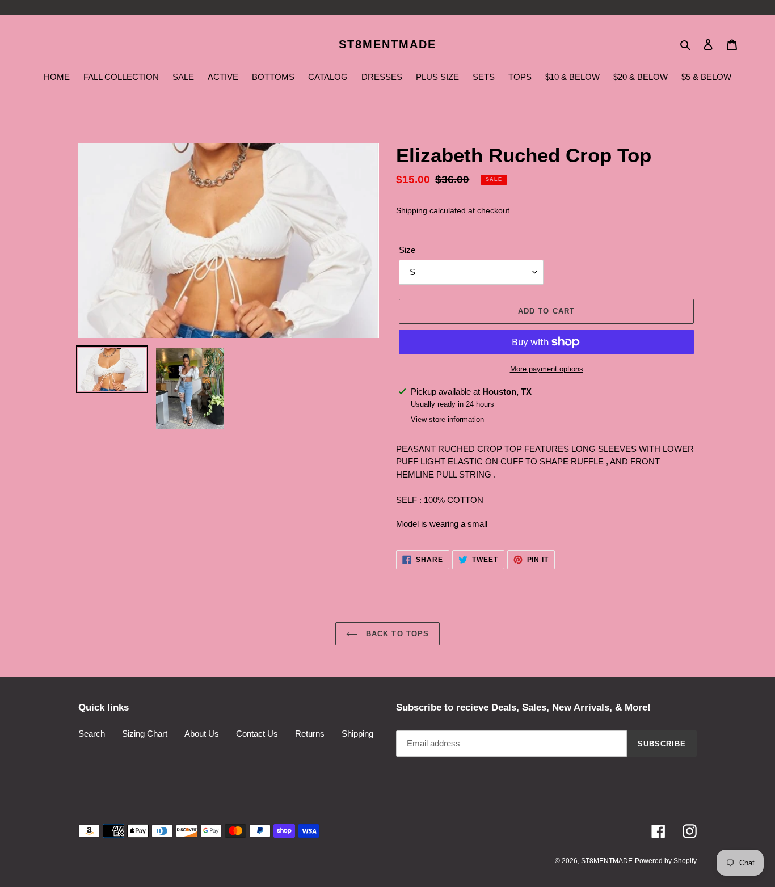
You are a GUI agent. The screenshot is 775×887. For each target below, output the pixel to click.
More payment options (546, 369)
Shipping (411, 210)
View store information (447, 419)
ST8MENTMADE (387, 44)
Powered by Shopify (666, 861)
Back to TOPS (396, 634)
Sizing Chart (144, 733)
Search (91, 733)
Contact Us (257, 733)
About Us (201, 733)
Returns (310, 733)
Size (407, 250)
